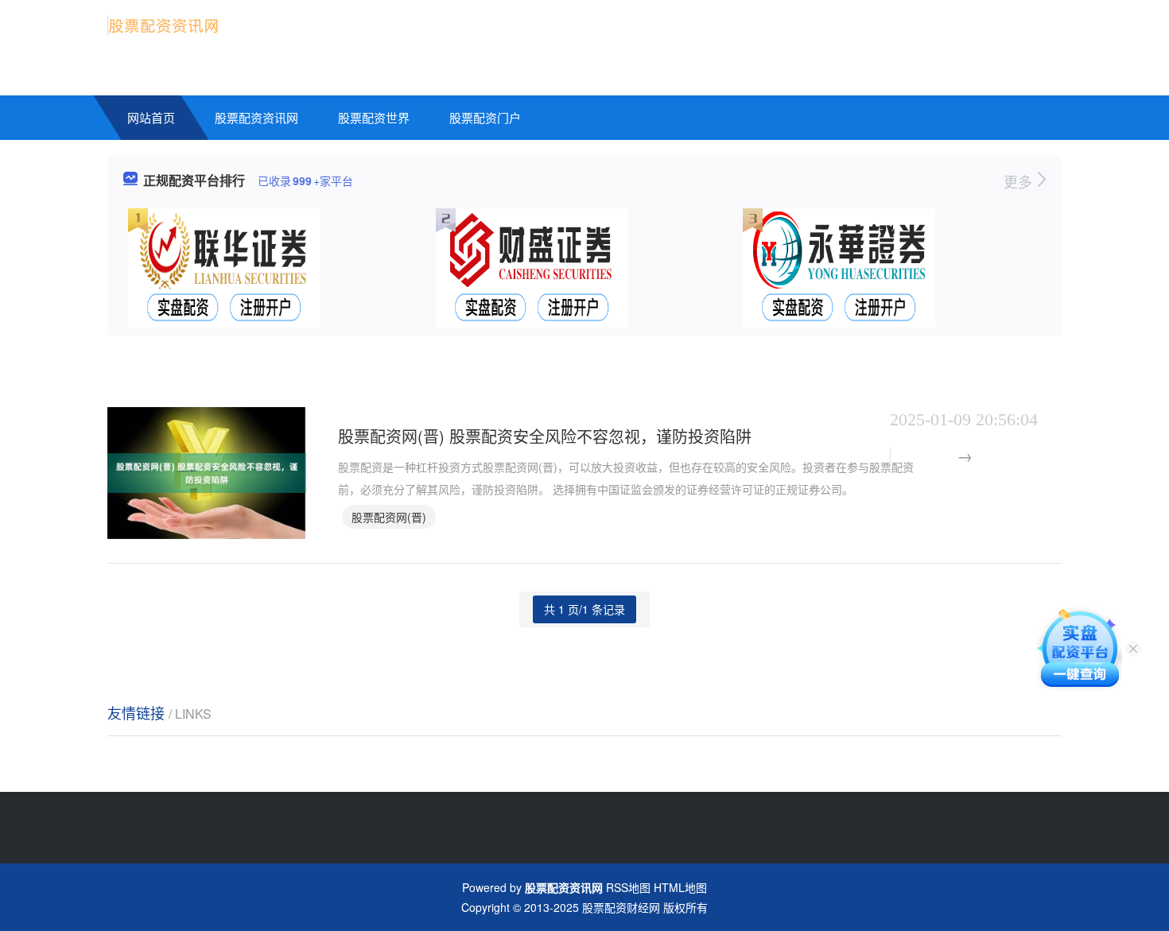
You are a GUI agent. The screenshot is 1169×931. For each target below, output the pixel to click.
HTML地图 (680, 887)
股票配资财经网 (621, 907)
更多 (1020, 181)
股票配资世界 (374, 117)
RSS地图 (628, 887)
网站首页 (151, 117)
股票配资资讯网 (256, 117)
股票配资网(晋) (388, 517)
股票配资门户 (485, 117)
